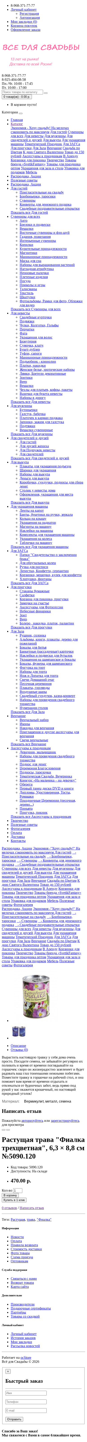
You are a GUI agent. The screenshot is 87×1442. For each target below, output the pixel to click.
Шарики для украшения (38, 470)
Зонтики (26, 377)
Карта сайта (20, 1287)
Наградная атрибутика (37, 269)
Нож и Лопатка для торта (39, 675)
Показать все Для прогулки (31, 627)
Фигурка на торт (32, 667)
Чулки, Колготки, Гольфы (39, 325)
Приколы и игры (32, 285)
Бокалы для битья (33, 647)
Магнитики (28, 253)
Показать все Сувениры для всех (36, 309)
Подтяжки (27, 426)
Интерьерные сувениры (38, 241)
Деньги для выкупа (34, 478)
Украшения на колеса (36, 539)
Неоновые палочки (34, 273)
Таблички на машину (36, 543)
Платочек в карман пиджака (41, 418)
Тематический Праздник (43, 144)
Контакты (18, 841)
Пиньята (26, 808)
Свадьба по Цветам (62, 880)
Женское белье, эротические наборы (47, 369)
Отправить (14, 1419)
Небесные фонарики (35, 611)
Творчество (55, 160)
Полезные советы (24, 180)
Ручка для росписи (34, 567)
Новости (17, 1237)
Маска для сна (30, 261)
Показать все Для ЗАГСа (29, 583)
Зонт (23, 615)
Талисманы (28, 289)
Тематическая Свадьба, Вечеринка (46, 776)
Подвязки (27, 321)
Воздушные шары (33, 692)
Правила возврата (24, 1245)
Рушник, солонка (33, 635)
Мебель (31, 172)
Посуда (25, 281)
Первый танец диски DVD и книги (47, 788)
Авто (23, 220)
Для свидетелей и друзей (41, 138)
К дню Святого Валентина (43, 152)
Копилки (26, 245)
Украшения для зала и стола (42, 168)
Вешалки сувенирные (36, 430)
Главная (17, 120)
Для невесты (34, 136)
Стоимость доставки (26, 1249)
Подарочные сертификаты (31, 1308)
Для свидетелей (32, 454)
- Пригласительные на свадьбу (39, 854)
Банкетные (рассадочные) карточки (47, 651)
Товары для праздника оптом (24, 897)
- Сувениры (27, 860)
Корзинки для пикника (28, 160)
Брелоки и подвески (35, 224)
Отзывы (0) (19, 1050)
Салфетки (27, 595)
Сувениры (27, 200)
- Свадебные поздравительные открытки (47, 864)
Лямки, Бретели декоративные (43, 373)
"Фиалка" (44, 1219)
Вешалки (26, 228)
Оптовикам (19, 1261)
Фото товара (20, 1253)
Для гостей (58, 132)
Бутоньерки (28, 410)
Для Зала (39, 148)
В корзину (10, 1195)
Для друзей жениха (34, 446)
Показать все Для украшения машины (39, 547)
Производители (23, 1304)
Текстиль (26, 293)
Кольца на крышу (33, 518)
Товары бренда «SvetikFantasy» (43, 162)
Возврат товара (22, 1282)
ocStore (26, 1357)
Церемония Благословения (40, 768)
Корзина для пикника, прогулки (44, 599)
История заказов (23, 1338)
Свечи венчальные (34, 740)
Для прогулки (21, 148)
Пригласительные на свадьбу (42, 192)
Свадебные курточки (36, 317)
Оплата (16, 833)
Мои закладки (21, 1342)
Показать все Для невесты (30, 402)
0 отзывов (9, 1208)
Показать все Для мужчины (32, 434)
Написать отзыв (32, 1208)
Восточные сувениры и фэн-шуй (45, 232)
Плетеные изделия (34, 277)
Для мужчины (55, 136)
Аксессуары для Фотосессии (41, 607)
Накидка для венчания (37, 728)
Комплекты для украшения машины (47, 535)
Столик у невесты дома (37, 490)
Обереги (26, 784)
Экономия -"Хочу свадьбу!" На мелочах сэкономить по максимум (41, 850)
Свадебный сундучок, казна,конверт (47, 696)
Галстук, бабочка (33, 414)
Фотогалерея (20, 829)
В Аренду (70, 156)
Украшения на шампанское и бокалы (48, 659)
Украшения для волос (36, 337)
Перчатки (27, 329)
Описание (18, 1046)
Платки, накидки (33, 365)
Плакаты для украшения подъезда (45, 466)
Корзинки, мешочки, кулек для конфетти (51, 575)
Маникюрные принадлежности (43, 257)
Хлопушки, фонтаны (36, 579)
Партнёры (18, 1312)
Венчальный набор (34, 720)
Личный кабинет (24, 1334)
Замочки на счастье (34, 603)
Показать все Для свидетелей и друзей (40, 458)
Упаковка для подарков (28, 901)
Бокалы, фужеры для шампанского (46, 663)
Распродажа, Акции (26, 176)
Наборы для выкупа (35, 474)
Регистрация (29, 13)
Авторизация (30, 17)
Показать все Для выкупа (30, 502)
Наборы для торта (33, 671)
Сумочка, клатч (31, 345)
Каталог (17, 124)
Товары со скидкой (25, 1316)
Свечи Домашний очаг (37, 680)
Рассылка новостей (25, 1346)
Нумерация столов (34, 708)
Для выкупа (52, 140)
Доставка (18, 837)
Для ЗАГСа (71, 144)
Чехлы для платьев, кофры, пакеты (46, 390)
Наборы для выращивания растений (47, 265)
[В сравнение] (8, 1130)
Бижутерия (28, 341)
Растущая (18, 1219)
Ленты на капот (32, 510)
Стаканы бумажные (35, 591)
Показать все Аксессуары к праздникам (41, 816)
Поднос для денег (33, 764)
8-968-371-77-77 (14, 77)
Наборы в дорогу (33, 398)
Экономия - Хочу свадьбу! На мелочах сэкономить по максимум (40, 130)
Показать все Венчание (28, 744)
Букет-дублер (30, 349)
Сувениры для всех (25, 216)
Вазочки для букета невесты (41, 394)
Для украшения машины (29, 506)
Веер (23, 381)
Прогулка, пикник (34, 812)
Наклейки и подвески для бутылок (46, 655)
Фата (23, 333)
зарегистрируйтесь (65, 1121)
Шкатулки (27, 297)
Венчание (54, 148)
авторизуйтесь (32, 1121)
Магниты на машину (36, 526)
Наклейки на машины (36, 530)
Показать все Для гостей (29, 212)
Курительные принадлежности (43, 249)
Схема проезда (22, 1257)
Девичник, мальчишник (38, 752)
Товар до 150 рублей (55, 884)
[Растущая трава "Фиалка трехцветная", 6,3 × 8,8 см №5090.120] (36, 1020)
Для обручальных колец (38, 563)
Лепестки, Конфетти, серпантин (44, 571)
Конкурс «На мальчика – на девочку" (48, 780)
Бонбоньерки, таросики (38, 196)
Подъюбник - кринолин (38, 361)
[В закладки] (3, 1130)
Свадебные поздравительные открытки (50, 208)
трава (31, 1219)
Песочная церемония (36, 684)
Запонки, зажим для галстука (42, 422)
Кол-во (7, 1190)
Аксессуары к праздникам (42, 156)
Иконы (25, 724)
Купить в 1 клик (14, 1200)
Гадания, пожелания (35, 237)
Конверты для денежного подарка (45, 204)
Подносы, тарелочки (35, 772)
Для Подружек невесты (37, 450)
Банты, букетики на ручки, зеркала (46, 514)
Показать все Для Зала (28, 712)
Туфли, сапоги (31, 353)
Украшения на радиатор (38, 522)
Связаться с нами (24, 1278)
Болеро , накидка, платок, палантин (47, 623)
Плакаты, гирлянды (35, 688)
